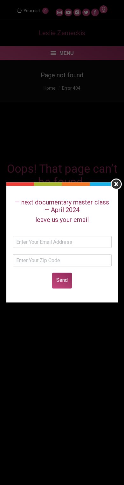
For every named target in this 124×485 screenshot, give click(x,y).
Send (62, 280)
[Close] (116, 184)
